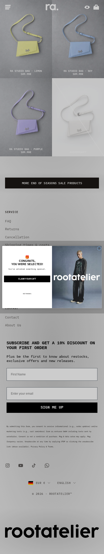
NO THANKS (27, 294)
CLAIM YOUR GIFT (27, 279)
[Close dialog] (99, 248)
